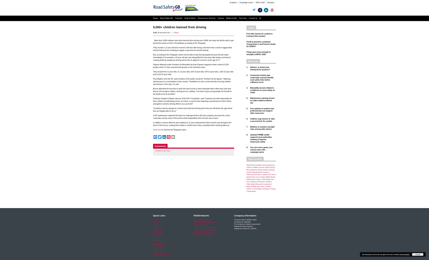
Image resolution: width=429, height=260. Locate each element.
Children (176, 32)
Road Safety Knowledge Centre (205, 222)
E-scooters (264, 172)
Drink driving (270, 167)
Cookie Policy (158, 249)
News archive (158, 232)
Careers (221, 18)
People (268, 182)
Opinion (253, 182)
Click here (157, 130)
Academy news (261, 165)
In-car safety (261, 177)
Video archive (158, 235)
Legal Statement (159, 244)
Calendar (178, 18)
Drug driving (256, 172)
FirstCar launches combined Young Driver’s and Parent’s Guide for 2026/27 (261, 44)
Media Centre (231, 18)
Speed (268, 186)
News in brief (261, 179)
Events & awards (261, 174)
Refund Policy (158, 252)
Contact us (253, 18)
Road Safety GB (166, 18)
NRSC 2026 (260, 2)
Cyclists (262, 167)
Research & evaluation (263, 184)
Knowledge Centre (246, 2)
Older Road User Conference (204, 235)
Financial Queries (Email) (162, 254)
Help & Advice (190, 18)
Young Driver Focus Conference (205, 230)
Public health (250, 184)
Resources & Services (207, 18)
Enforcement (250, 174)
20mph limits (250, 165)
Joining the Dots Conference (204, 232)
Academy (233, 2)
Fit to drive (271, 174)
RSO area (156, 240)
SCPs (263, 186)
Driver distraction (251, 170)
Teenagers (265, 189)
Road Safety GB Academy (203, 220)
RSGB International (200, 225)
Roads (248, 186)
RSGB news (256, 186)
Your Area (243, 18)
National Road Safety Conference (205, 227)
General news (250, 177)
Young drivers (251, 191)
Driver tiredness (264, 170)
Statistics (249, 189)
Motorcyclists (251, 179)
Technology (257, 189)
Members (270, 2)
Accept (417, 254)
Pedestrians (261, 182)
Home (155, 18)
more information (404, 254)
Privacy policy (158, 247)
